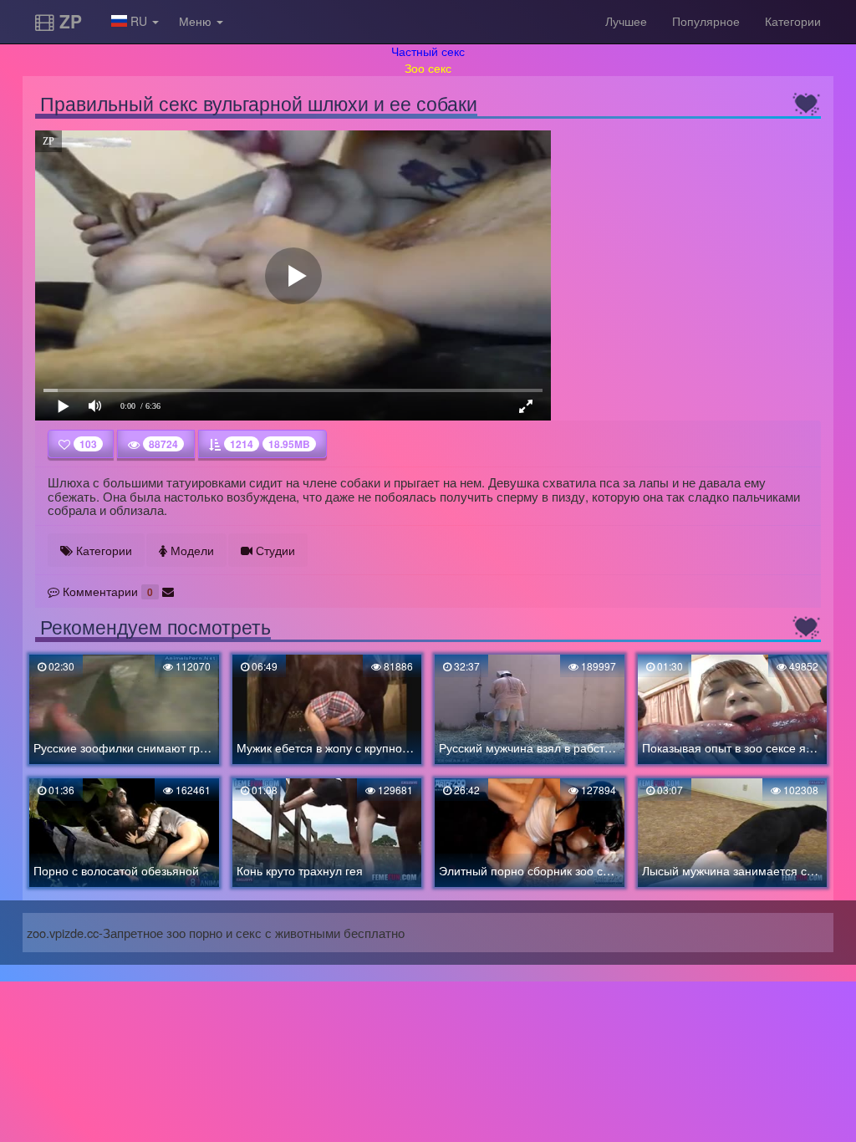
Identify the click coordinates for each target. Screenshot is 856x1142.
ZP (68, 20)
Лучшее (626, 21)
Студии (273, 550)
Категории (793, 21)
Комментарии (106, 591)
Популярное (706, 21)
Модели (190, 550)
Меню (197, 21)
